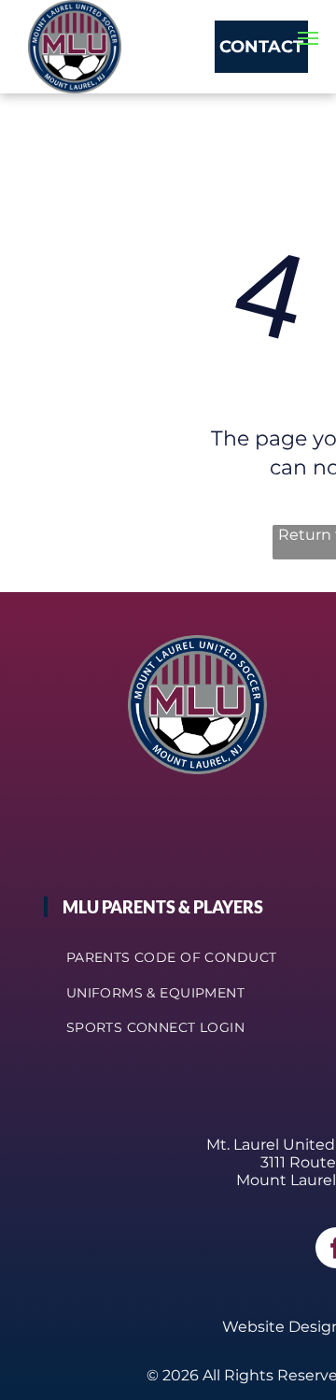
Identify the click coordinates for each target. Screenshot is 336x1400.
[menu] (308, 38)
